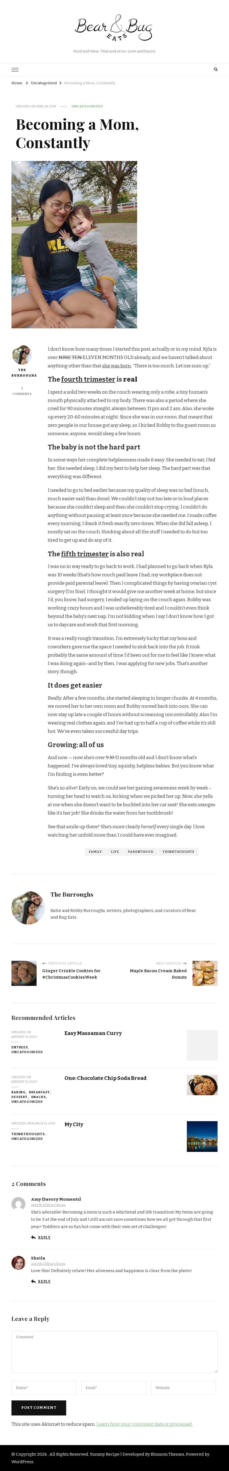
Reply (44, 1237)
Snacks (38, 1097)
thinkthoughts (178, 852)
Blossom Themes (167, 1454)
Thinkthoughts (28, 1134)
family (95, 852)
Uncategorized (87, 106)
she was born (116, 366)
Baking (18, 1092)
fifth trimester (85, 554)
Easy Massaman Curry (93, 1033)
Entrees (19, 1047)
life (115, 852)
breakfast (39, 1092)
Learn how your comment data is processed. (144, 1424)
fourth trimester (88, 379)
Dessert (19, 1097)
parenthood (141, 852)
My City (74, 1124)
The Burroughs (21, 372)
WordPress (22, 1461)
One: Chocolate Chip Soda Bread (106, 1078)
